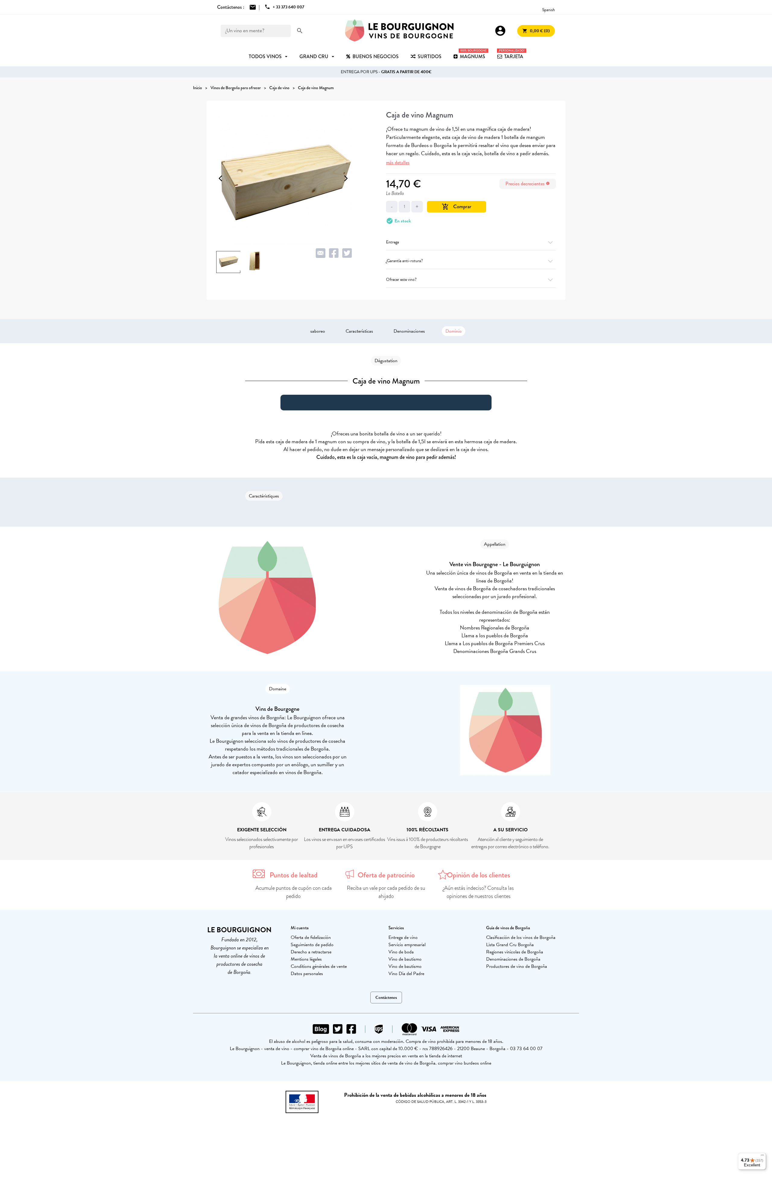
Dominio (453, 331)
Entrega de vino (403, 937)
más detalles (398, 162)
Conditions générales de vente (319, 966)
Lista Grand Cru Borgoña (510, 944)
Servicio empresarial (407, 944)
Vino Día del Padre (406, 973)
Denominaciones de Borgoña (513, 959)
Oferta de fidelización (311, 937)
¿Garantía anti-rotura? (404, 261)
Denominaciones (409, 331)
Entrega (392, 242)
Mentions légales (306, 959)
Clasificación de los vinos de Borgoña (520, 937)
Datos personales (307, 973)
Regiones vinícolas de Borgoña (514, 951)
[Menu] (762, 1156)
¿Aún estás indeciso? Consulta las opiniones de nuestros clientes (478, 892)
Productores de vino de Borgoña (516, 966)
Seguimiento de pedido (312, 944)
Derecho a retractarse (311, 951)
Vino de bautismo (405, 959)
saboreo (317, 331)
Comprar (456, 206)
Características (359, 331)
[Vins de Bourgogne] (399, 30)
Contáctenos (386, 997)
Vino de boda (401, 951)
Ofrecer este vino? (401, 279)
